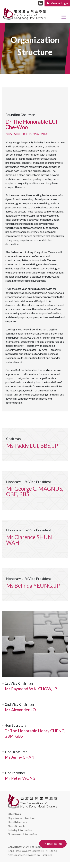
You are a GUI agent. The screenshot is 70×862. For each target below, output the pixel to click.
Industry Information (20, 830)
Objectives (14, 813)
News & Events (16, 826)
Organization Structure (21, 817)
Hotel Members (17, 822)
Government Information (22, 834)
